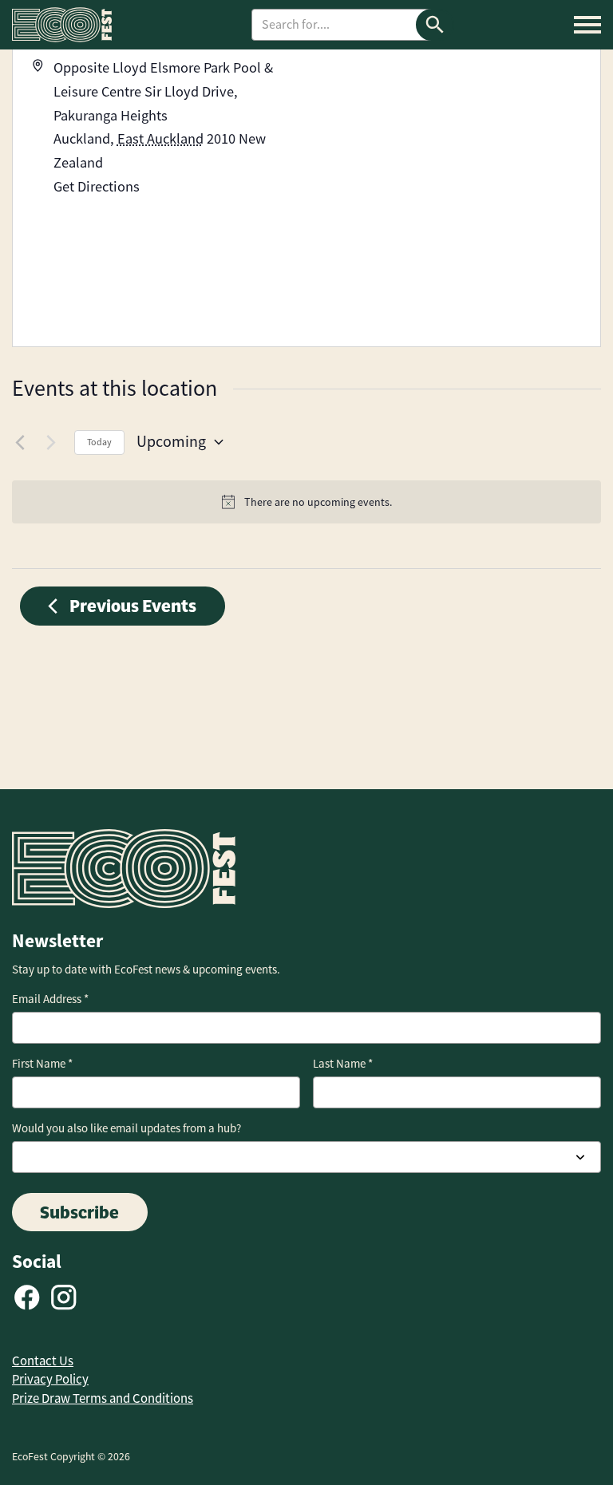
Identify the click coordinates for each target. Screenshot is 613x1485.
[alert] (306, 502)
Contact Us (42, 1361)
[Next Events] (52, 442)
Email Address (50, 999)
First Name (42, 1063)
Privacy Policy (50, 1379)
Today (99, 442)
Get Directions (96, 186)
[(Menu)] (587, 25)
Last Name (343, 1063)
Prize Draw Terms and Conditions (102, 1398)
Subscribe (79, 1212)
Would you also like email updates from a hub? (126, 1128)
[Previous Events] (21, 442)
